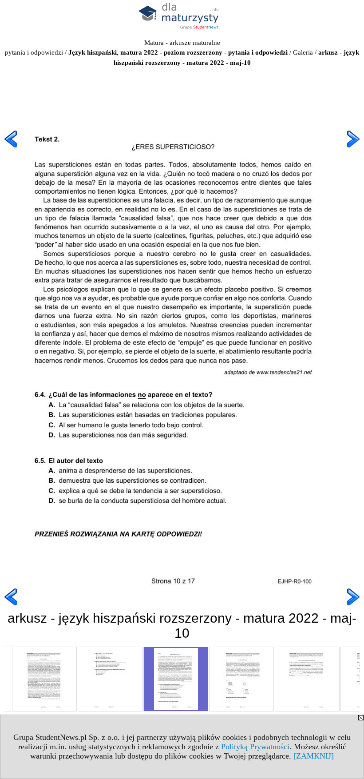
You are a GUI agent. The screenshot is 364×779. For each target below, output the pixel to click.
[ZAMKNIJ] (313, 755)
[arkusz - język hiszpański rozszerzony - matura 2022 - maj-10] (176, 679)
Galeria (303, 52)
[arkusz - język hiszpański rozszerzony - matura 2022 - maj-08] (44, 679)
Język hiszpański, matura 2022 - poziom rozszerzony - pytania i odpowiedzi (178, 52)
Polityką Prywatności (255, 746)
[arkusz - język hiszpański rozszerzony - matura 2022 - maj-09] (110, 679)
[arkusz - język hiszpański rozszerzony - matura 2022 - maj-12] (307, 679)
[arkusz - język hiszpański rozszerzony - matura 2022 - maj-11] (241, 679)
